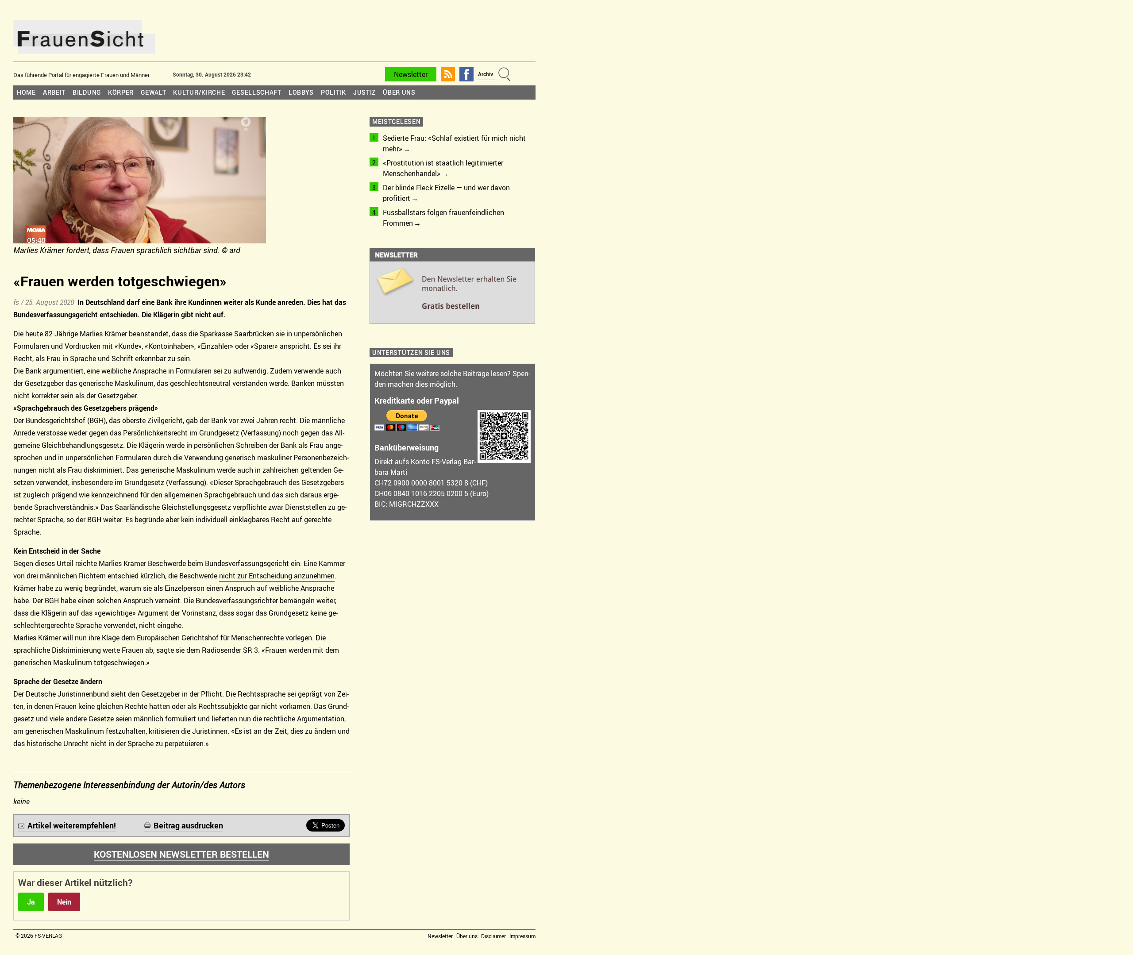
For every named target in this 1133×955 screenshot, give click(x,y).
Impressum (522, 936)
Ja (31, 902)
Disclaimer (493, 936)
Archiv (485, 73)
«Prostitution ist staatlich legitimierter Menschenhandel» (443, 168)
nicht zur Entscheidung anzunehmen (277, 576)
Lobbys (301, 92)
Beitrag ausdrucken (188, 825)
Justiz (364, 92)
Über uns (399, 92)
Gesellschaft (256, 92)
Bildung (87, 92)
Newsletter (411, 74)
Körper (121, 92)
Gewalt (153, 92)
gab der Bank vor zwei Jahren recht (241, 420)
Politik (333, 92)
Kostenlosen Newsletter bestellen (181, 854)
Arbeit (54, 92)
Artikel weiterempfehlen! (71, 825)
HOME (26, 92)
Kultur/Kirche (199, 92)
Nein (64, 902)
